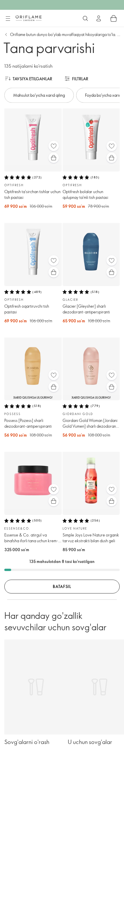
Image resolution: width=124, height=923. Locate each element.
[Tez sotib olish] (53, 158)
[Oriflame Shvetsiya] (28, 18)
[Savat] (114, 18)
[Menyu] (7, 18)
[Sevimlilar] (53, 146)
